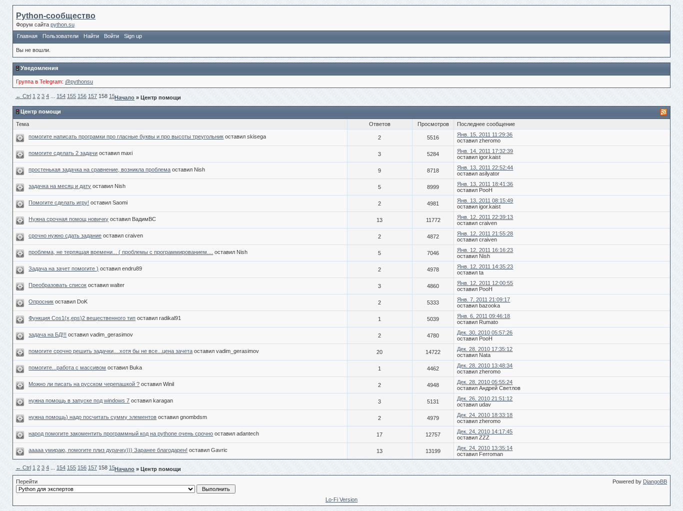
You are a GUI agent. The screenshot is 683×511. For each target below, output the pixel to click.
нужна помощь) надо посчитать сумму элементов (92, 417)
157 (92, 96)
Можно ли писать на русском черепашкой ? (84, 384)
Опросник (41, 301)
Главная (27, 36)
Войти (111, 36)
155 (71, 96)
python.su (62, 25)
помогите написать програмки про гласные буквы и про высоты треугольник (126, 137)
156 (82, 96)
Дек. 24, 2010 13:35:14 (484, 448)
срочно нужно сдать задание (65, 235)
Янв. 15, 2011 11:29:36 (484, 135)
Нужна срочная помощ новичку (68, 219)
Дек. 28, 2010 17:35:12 (484, 349)
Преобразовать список (57, 285)
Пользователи (60, 36)
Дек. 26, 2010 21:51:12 (484, 399)
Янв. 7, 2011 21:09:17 (483, 299)
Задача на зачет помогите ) (63, 269)
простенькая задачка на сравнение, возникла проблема (99, 169)
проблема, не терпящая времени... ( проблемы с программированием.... (120, 252)
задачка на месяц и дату (59, 186)
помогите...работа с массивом (67, 367)
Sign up (133, 36)
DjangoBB (655, 481)
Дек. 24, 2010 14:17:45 (484, 431)
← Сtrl (23, 96)
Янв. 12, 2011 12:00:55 (485, 283)
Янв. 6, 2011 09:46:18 (483, 316)
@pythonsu (79, 81)
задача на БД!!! (47, 335)
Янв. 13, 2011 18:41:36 (485, 184)
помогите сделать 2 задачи (63, 153)
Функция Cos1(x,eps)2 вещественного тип (82, 318)
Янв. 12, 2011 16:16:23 (485, 250)
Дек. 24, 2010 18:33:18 (484, 415)
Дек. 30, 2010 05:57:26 (484, 333)
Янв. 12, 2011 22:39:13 (485, 217)
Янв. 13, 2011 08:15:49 (485, 201)
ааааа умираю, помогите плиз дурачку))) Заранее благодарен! (108, 450)
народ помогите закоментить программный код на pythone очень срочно (120, 433)
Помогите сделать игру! (58, 203)
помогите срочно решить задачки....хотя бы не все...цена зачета (110, 351)
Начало (124, 97)
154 (61, 96)
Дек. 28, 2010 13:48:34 (484, 365)
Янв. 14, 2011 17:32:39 (485, 151)
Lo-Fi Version (342, 499)
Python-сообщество (56, 16)
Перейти (27, 481)
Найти (91, 36)
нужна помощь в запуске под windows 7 (79, 401)
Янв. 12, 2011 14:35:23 (485, 267)
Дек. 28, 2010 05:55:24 (484, 382)
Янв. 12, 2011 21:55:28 (485, 233)
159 (113, 96)
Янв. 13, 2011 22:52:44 (485, 167)
